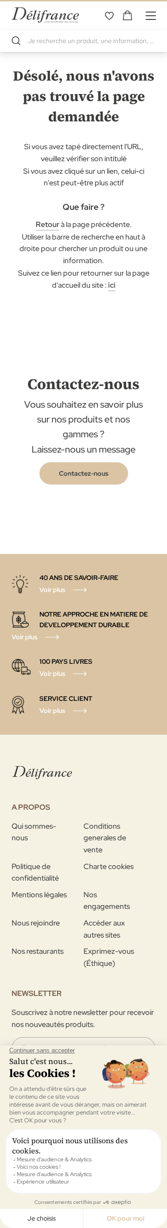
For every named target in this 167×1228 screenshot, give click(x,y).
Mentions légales (39, 895)
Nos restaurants (38, 951)
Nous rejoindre (36, 923)
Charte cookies (109, 866)
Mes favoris (109, 15)
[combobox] (83, 41)
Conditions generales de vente (105, 838)
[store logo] (45, 15)
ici (112, 285)
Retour (47, 224)
